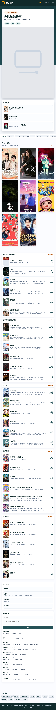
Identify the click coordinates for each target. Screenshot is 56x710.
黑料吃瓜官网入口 (24, 696)
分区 (49, 2)
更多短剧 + (50, 516)
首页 (40, 2)
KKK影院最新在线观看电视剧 (21, 699)
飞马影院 (51, 696)
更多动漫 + (50, 451)
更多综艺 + (50, 385)
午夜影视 (45, 696)
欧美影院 (39, 696)
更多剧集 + (50, 320)
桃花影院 (32, 696)
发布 (28, 627)
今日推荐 (44, 2)
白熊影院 (10, 699)
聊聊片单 (52, 145)
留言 (53, 2)
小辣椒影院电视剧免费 (7, 696)
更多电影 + (50, 254)
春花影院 (4, 699)
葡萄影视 (16, 696)
